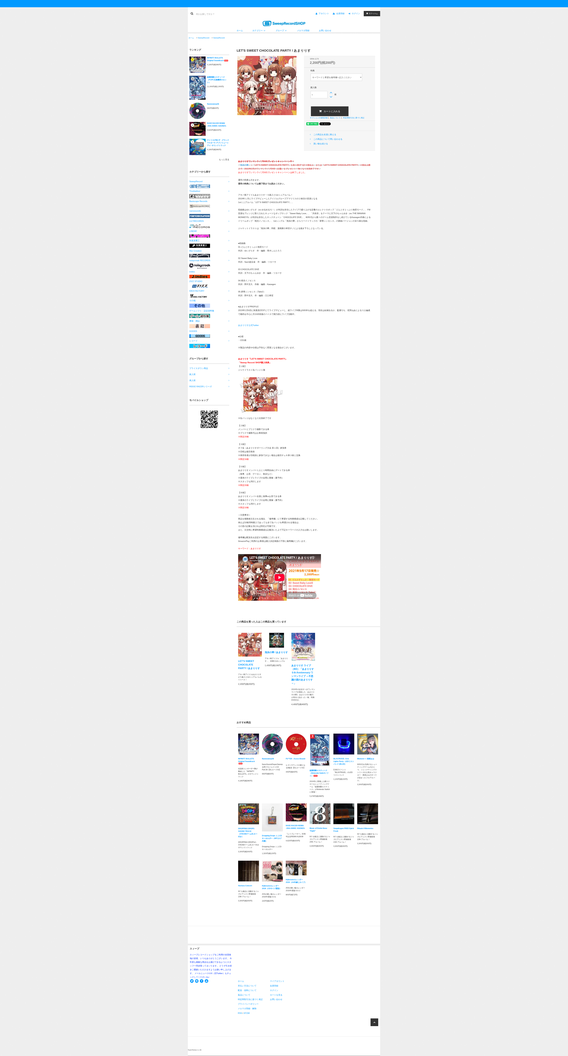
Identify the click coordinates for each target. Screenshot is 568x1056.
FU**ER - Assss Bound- (296, 759)
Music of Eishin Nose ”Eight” (318, 829)
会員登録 (340, 13)
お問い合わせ (325, 30)
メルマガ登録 (303, 30)
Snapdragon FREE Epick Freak (343, 829)
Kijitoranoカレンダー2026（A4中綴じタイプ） (296, 881)
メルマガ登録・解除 (247, 1008)
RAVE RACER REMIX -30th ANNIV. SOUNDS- (216, 124)
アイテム (373, 13)
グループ (280, 30)
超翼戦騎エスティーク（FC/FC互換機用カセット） (216, 79)
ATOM (247, 1013)
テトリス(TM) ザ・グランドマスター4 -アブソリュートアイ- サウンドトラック (218, 142)
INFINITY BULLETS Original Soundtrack (215, 59)
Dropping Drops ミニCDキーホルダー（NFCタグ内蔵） (272, 838)
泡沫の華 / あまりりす (276, 652)
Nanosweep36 (213, 104)
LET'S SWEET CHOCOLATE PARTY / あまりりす (249, 665)
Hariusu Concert (245, 886)
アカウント (324, 13)
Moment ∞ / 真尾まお (365, 759)
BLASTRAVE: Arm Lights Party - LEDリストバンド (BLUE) (343, 761)
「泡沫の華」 (244, 165)
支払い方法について (247, 986)
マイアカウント (277, 981)
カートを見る (276, 995)
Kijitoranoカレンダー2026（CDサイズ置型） (271, 887)
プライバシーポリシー (248, 1004)
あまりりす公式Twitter (248, 325)
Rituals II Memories (365, 828)
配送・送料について (247, 990)
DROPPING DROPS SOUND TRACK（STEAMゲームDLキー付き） (247, 833)
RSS (240, 1013)
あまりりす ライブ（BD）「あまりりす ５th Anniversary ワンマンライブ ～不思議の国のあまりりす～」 (302, 674)
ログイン (356, 13)
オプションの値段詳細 (319, 118)
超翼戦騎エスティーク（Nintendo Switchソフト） (319, 773)
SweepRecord (203, 38)
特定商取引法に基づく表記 (353, 118)
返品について (335, 118)
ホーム (240, 30)
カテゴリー (257, 30)
